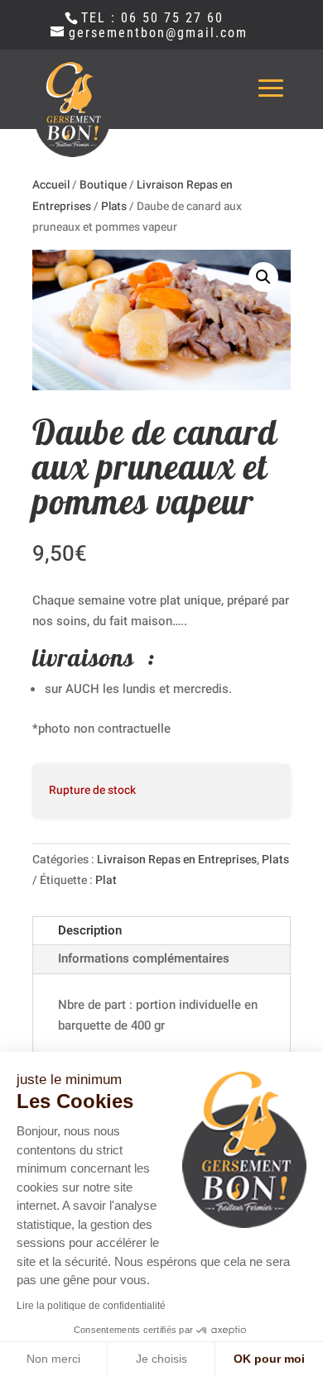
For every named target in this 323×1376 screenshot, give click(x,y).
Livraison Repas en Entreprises (177, 859)
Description (90, 930)
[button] (263, 277)
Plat (106, 880)
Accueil (51, 185)
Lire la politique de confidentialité (91, 1306)
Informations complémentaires (143, 958)
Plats (114, 206)
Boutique (103, 185)
